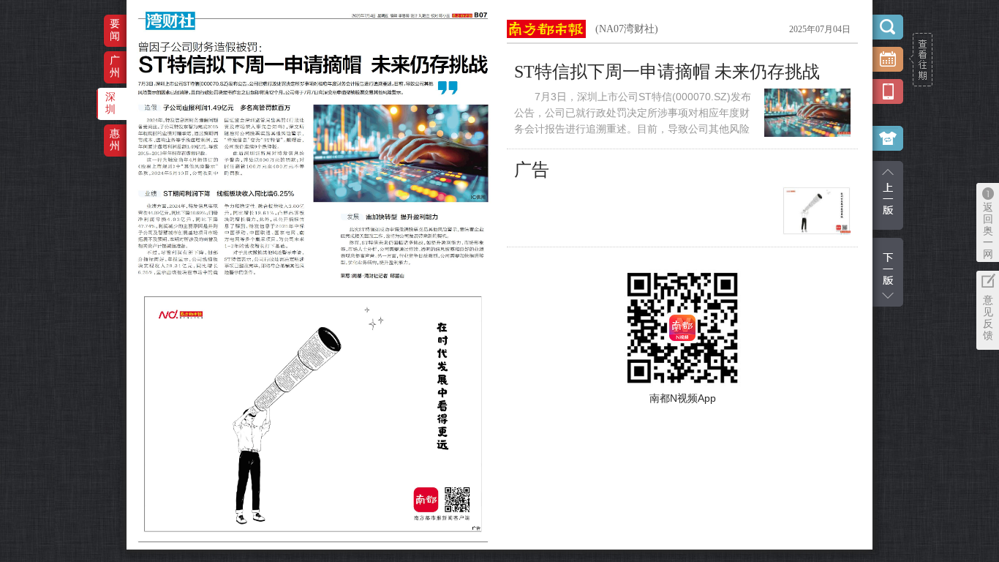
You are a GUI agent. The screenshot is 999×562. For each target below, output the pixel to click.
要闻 (115, 30)
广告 (531, 169)
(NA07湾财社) (626, 28)
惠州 (115, 139)
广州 (115, 66)
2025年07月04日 (820, 29)
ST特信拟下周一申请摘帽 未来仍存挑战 (667, 71)
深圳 (110, 103)
